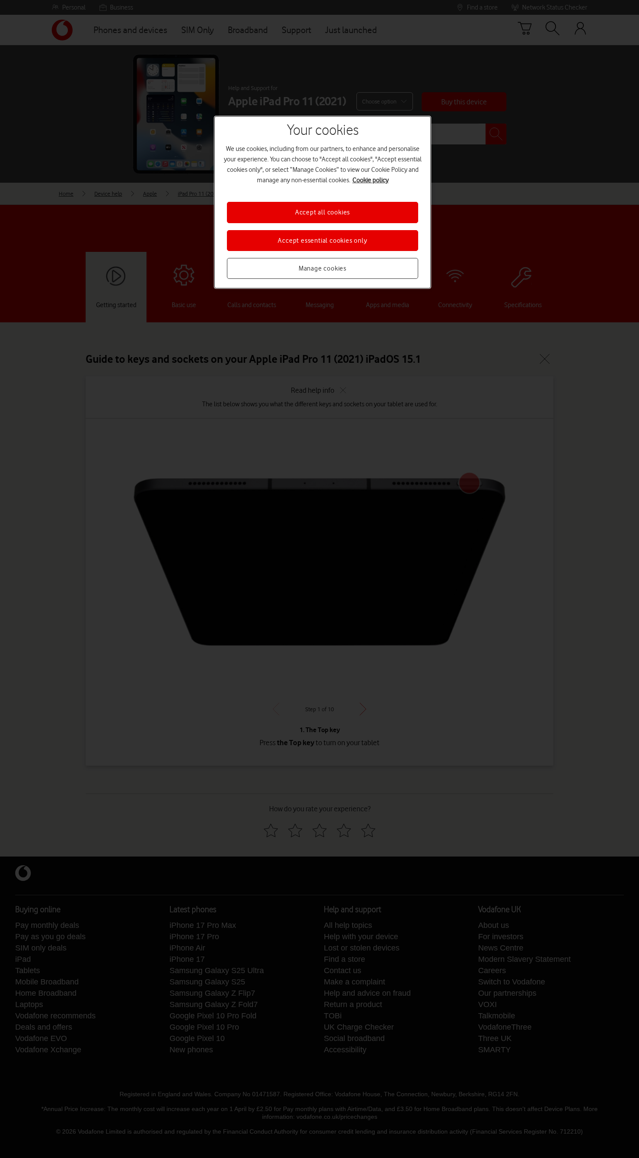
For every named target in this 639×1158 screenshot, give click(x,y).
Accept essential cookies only (322, 240)
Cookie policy (371, 180)
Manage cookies (322, 268)
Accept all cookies (322, 212)
